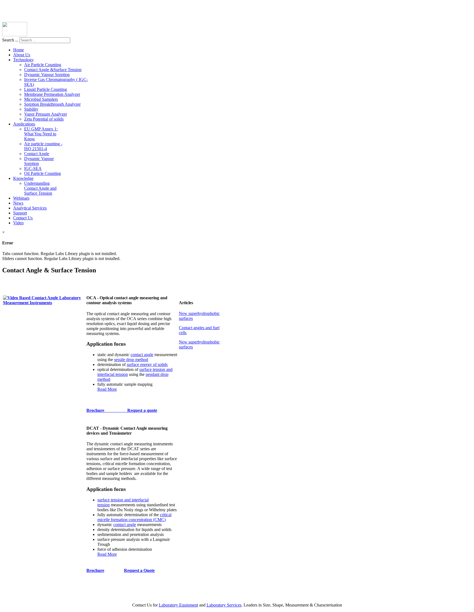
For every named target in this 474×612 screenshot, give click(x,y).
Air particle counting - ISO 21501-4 (43, 146)
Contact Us (23, 218)
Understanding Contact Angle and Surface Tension (40, 188)
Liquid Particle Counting (45, 89)
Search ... (10, 40)
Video (18, 222)
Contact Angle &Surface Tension (52, 69)
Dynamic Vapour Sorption (47, 74)
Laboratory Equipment (178, 605)
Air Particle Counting (42, 64)
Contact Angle (36, 153)
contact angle (142, 354)
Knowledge (23, 178)
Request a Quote (139, 570)
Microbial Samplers (41, 99)
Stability (31, 109)
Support (20, 213)
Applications (24, 124)
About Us (21, 54)
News (18, 203)
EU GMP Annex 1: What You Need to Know (41, 134)
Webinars (21, 198)
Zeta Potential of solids (44, 119)
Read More (107, 389)
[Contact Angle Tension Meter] (44, 302)
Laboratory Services (224, 605)
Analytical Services (30, 208)
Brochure (106, 410)
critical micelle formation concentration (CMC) (134, 517)
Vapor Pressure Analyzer (45, 114)
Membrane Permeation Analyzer (52, 94)
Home (18, 49)
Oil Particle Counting (42, 173)
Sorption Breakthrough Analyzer (52, 104)
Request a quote (142, 410)
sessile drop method (131, 359)
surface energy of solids (147, 364)
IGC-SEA (33, 168)
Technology (23, 59)
